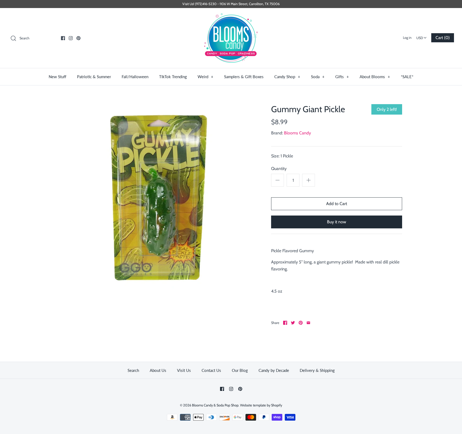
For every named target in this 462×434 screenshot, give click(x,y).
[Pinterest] (78, 38)
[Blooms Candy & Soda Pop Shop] (231, 38)
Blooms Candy (297, 132)
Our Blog (240, 370)
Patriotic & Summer (94, 76)
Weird (205, 76)
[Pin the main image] (301, 323)
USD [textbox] (422, 36)
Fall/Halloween (135, 76)
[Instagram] (71, 38)
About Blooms (375, 76)
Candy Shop (287, 76)
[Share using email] (308, 323)
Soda (318, 76)
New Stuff (57, 76)
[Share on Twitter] (293, 323)
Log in (407, 38)
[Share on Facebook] (285, 323)
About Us (158, 370)
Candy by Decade (274, 370)
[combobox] (421, 36)
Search (133, 370)
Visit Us (184, 370)
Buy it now (336, 221)
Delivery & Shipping (317, 370)
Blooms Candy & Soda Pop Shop (215, 405)
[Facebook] (63, 38)
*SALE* (407, 76)
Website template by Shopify (261, 405)
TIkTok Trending (173, 76)
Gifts (342, 76)
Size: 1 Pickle (282, 155)
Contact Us (211, 370)
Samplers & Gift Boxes (244, 76)
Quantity (279, 168)
